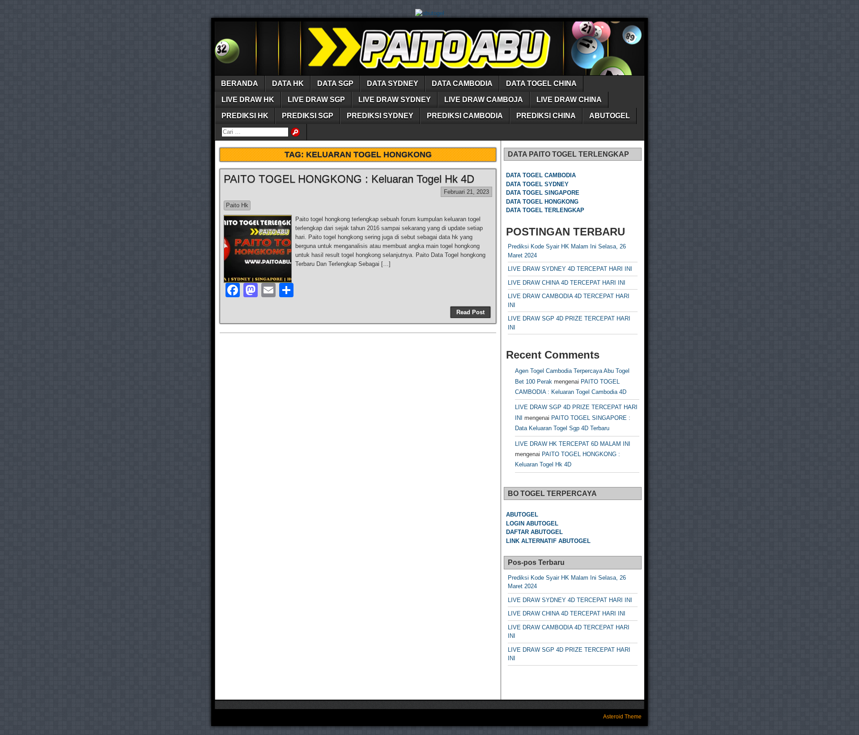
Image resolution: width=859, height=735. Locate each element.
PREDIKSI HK (244, 116)
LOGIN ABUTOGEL (532, 523)
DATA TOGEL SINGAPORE (542, 192)
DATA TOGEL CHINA (541, 83)
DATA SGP (335, 83)
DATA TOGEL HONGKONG (542, 201)
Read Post (470, 312)
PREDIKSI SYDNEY (380, 116)
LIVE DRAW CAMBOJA (483, 99)
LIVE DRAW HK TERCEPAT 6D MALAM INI (572, 443)
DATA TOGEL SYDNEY (537, 184)
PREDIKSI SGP (307, 116)
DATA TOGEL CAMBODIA (541, 175)
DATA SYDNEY (392, 83)
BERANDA (239, 83)
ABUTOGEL (609, 116)
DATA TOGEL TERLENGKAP (545, 210)
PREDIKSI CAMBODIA (465, 116)
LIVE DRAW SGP (316, 99)
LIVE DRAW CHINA (569, 99)
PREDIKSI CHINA (546, 116)
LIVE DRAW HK (247, 99)
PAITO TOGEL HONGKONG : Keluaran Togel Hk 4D (349, 179)
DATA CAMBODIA (462, 83)
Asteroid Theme (622, 717)
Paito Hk (237, 205)
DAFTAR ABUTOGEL (534, 532)
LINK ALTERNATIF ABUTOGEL (548, 541)
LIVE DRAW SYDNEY (394, 99)
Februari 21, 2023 (466, 191)
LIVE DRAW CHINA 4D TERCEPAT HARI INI (566, 282)
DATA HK (288, 83)
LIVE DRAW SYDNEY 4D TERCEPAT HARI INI (570, 268)
